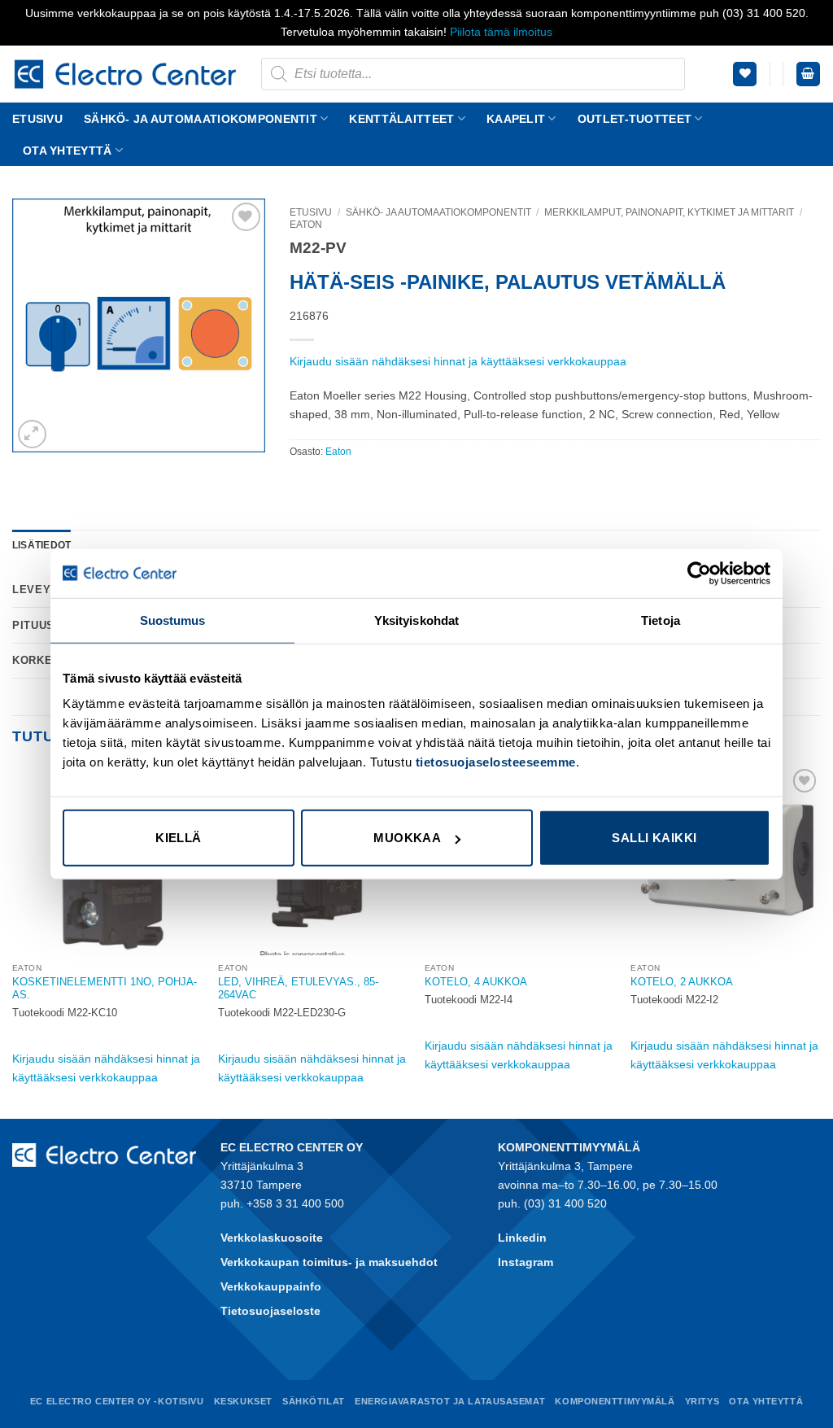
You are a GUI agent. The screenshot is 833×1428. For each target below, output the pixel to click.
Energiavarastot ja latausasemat (450, 1401)
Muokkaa (407, 838)
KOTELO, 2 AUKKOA (681, 982)
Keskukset (243, 1401)
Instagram (525, 1262)
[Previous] (13, 939)
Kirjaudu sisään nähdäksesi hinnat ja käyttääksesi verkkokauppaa (458, 361)
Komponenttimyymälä (614, 1401)
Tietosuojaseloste (270, 1310)
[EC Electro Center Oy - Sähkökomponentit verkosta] (124, 74)
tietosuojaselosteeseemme (496, 762)
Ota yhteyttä (67, 150)
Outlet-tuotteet (634, 118)
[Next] (820, 939)
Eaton (306, 224)
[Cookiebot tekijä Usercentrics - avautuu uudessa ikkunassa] (699, 573)
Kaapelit (515, 118)
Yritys (702, 1401)
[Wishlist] (745, 74)
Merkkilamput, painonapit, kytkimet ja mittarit (669, 212)
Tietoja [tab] (660, 620)
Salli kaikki (654, 838)
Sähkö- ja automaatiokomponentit (200, 118)
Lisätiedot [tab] (41, 545)
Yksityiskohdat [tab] (416, 620)
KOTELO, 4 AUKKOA (476, 982)
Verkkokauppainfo (270, 1286)
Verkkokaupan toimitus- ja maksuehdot (329, 1262)
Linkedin (522, 1237)
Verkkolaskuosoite (271, 1237)
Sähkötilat (313, 1401)
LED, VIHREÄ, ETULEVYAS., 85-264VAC (298, 989)
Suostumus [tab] (173, 620)
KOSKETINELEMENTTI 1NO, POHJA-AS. (104, 989)
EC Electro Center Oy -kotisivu (117, 1401)
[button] (808, 74)
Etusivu (37, 118)
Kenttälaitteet (401, 118)
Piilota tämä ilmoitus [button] (501, 31)
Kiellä (178, 838)
